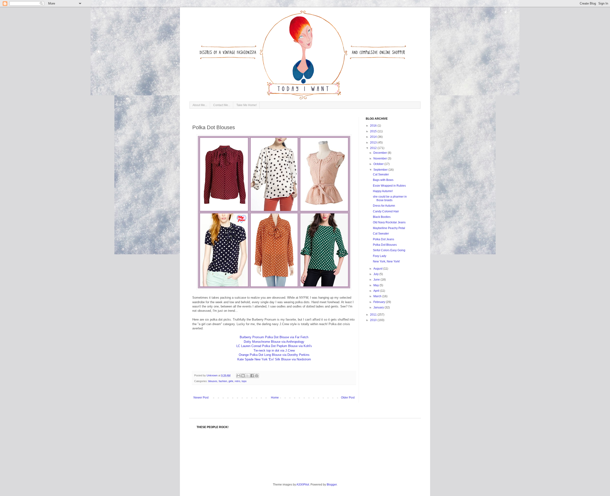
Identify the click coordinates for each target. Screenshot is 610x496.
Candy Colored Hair (386, 211)
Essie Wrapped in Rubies (389, 185)
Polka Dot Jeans (383, 239)
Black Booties (382, 217)
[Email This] (238, 375)
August (378, 268)
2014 (373, 136)
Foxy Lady (379, 256)
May (376, 285)
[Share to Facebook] (252, 375)
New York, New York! (386, 261)
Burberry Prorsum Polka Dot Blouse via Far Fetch (274, 337)
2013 (373, 142)
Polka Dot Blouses (385, 244)
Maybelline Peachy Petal (389, 228)
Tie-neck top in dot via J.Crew (274, 350)
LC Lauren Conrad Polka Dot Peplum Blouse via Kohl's (274, 346)
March (377, 296)
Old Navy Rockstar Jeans (389, 222)
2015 (373, 131)
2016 (373, 125)
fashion (223, 381)
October (378, 164)
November (380, 158)
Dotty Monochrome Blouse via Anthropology (274, 341)
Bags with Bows (383, 180)
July (376, 274)
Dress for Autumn (384, 205)
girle (231, 381)
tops (244, 381)
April (376, 290)
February (379, 302)
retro (237, 381)
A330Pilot (302, 484)
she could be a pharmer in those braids (390, 198)
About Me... (200, 105)
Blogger (332, 484)
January (379, 307)
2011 (373, 314)
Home (275, 397)
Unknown (212, 375)
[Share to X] (247, 375)
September (380, 169)
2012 (373, 148)
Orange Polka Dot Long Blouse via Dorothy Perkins (274, 355)
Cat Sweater (381, 174)
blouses (212, 381)
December (380, 152)
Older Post (348, 397)
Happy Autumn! (383, 191)
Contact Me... (221, 105)
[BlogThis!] (243, 375)
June (377, 279)
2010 (373, 320)
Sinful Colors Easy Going (389, 250)
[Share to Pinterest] (256, 375)
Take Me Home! (246, 105)
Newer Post (200, 397)
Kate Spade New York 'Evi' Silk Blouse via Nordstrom (274, 359)
